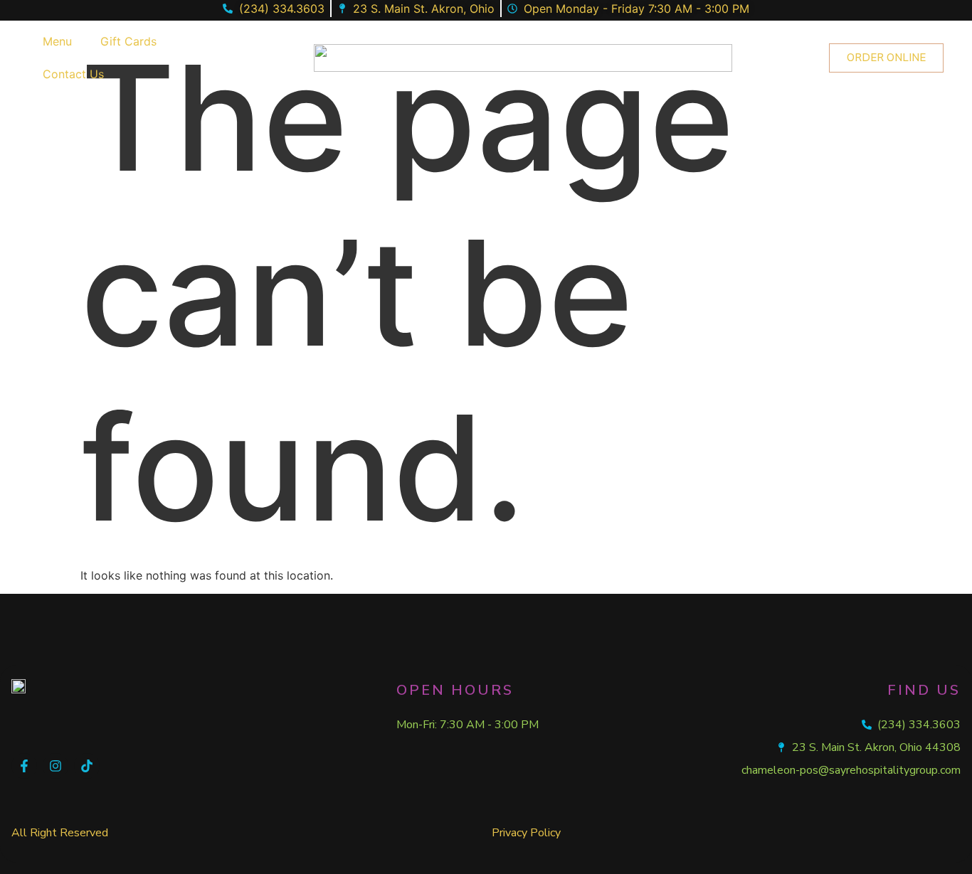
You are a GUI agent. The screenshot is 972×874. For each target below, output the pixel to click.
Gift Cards (128, 41)
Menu (57, 41)
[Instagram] (55, 766)
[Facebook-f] (24, 766)
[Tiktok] (87, 766)
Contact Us (73, 74)
